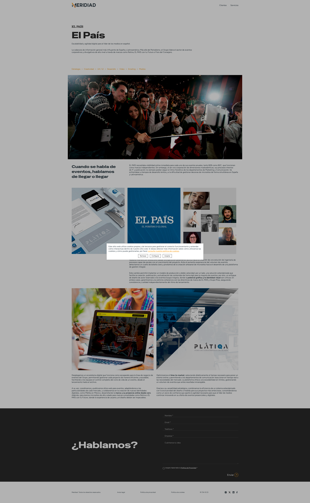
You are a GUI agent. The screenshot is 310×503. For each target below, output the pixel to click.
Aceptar (167, 256)
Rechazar (143, 256)
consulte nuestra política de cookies (163, 251)
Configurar (155, 256)
